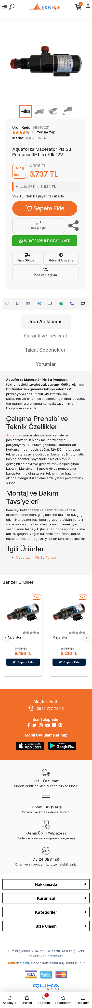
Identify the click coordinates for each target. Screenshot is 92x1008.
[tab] (46, 321)
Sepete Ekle (48, 208)
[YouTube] (47, 725)
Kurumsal (46, 898)
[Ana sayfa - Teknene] (46, 7)
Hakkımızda (46, 884)
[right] (86, 637)
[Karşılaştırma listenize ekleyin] (51, 304)
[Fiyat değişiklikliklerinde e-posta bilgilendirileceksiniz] (62, 304)
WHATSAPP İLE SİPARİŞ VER (47, 241)
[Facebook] (28, 725)
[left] (5, 637)
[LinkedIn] (54, 725)
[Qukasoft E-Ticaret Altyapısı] (46, 987)
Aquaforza (14, 435)
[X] (34, 725)
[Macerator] (23, 612)
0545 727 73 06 (50, 708)
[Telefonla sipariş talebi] (73, 304)
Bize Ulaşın (46, 926)
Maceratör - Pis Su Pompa (36, 557)
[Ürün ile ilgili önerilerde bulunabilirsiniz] (84, 304)
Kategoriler (46, 912)
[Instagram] (41, 725)
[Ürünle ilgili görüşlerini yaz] (40, 304)
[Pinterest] (60, 725)
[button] (12, 63)
